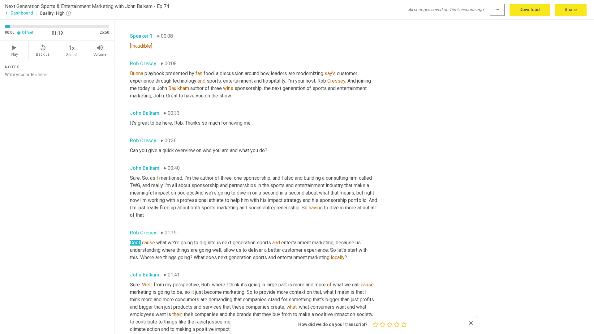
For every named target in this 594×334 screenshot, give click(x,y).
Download (529, 9)
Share (571, 9)
